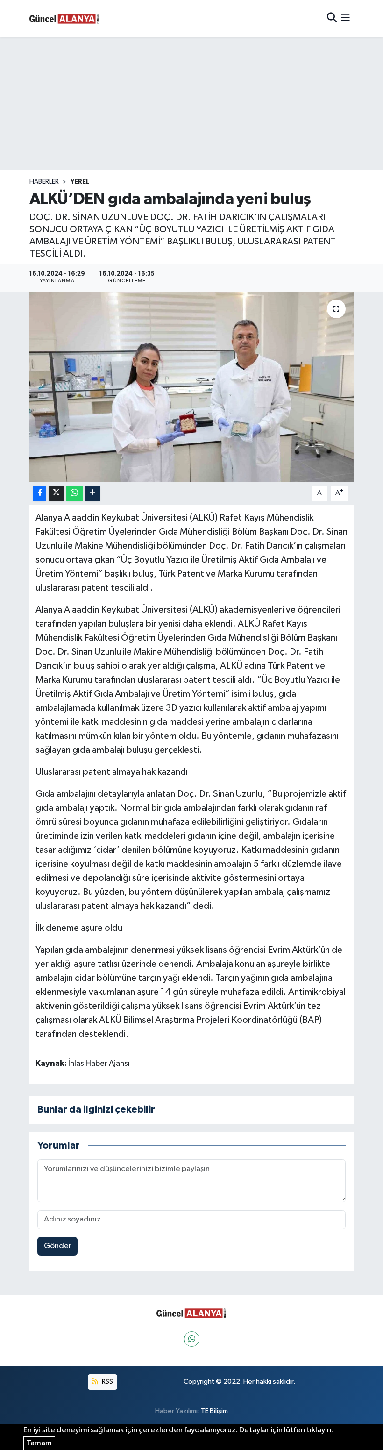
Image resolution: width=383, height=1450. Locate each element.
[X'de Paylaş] (56, 493)
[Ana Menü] (345, 18)
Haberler (44, 182)
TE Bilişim (214, 1410)
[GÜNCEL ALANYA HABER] (64, 18)
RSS (106, 1381)
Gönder (57, 1246)
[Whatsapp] (191, 1339)
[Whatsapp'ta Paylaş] (74, 493)
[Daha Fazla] (92, 493)
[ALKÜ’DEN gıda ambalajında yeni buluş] (191, 387)
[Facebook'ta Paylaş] (39, 493)
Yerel (80, 182)
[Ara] (332, 18)
